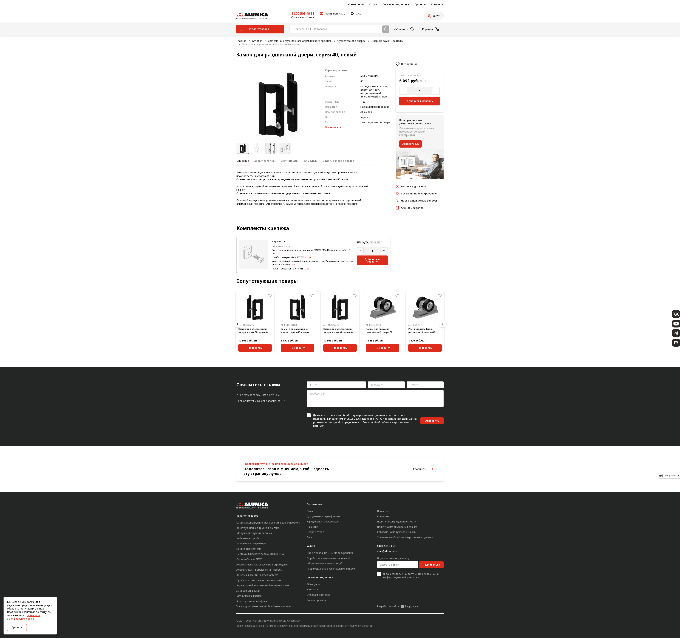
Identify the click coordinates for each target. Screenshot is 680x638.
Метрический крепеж (249, 595)
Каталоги (312, 589)
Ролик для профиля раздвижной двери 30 (379, 330)
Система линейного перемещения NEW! (260, 554)
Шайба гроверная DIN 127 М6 (288, 257)
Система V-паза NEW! (249, 559)
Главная (241, 40)
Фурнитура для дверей (351, 40)
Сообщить (419, 469)
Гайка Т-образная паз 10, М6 (287, 268)
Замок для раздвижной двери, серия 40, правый (338, 330)
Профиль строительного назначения (258, 580)
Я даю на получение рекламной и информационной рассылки (411, 575)
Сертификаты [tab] (289, 160)
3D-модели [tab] (311, 160)
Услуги (373, 4)
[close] (678, 475)
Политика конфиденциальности (396, 521)
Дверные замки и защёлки (387, 40)
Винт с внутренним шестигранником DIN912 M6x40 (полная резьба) (309, 250)
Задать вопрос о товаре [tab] (338, 160)
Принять (17, 627)
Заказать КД (410, 143)
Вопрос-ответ (315, 532)
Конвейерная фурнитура (251, 543)
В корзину (255, 347)
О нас (310, 511)
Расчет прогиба (316, 600)
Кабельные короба (247, 538)
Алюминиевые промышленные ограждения (262, 564)
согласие (331, 415)
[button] (237, 323)
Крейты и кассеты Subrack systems (257, 575)
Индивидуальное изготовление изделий (331, 568)
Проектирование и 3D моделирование (330, 552)
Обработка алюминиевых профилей (328, 558)
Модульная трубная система (254, 533)
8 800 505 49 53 (302, 13)
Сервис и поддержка (396, 4)
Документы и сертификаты (323, 516)
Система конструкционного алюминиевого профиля (300, 40)
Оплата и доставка (318, 594)
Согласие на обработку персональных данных (405, 537)
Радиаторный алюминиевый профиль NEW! (262, 585)
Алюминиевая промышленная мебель (259, 569)
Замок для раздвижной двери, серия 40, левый (295, 330)
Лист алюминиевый (248, 590)
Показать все (333, 127)
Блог (309, 537)
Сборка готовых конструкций (324, 563)
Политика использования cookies (397, 526)
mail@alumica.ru (387, 551)
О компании (356, 4)
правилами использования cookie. (23, 617)
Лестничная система (248, 548)
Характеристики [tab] (264, 160)
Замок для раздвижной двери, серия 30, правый (253, 330)
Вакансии (312, 526)
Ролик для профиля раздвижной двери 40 (421, 330)
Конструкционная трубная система (257, 528)
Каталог (257, 40)
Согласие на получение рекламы (396, 532)
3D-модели (313, 584)
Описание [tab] (242, 160)
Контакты (437, 4)
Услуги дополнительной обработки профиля (263, 606)
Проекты (420, 4)
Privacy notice (670, 475)
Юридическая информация (323, 521)
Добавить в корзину (372, 260)
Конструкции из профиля (251, 601)
